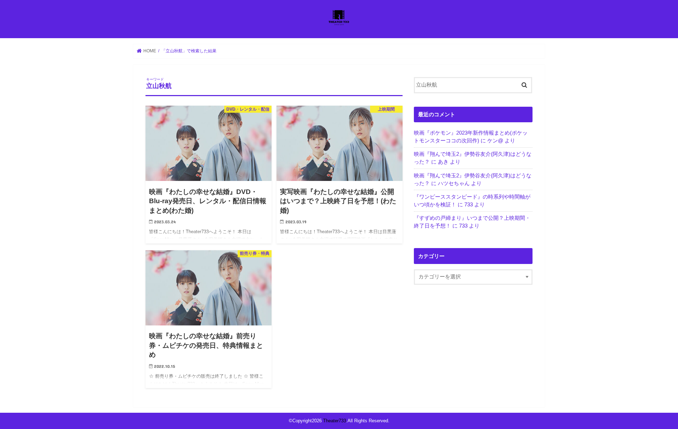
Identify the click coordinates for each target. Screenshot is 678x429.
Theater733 (334, 420)
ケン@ (495, 140)
